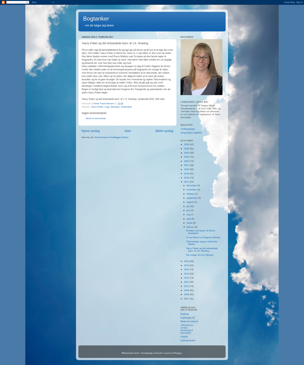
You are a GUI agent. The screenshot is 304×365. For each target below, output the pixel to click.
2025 (187, 149)
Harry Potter (97, 107)
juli (188, 206)
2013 (187, 274)
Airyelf (159, 353)
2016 (187, 261)
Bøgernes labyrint (189, 321)
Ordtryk (184, 336)
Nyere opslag (91, 131)
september (192, 198)
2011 (186, 282)
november (192, 189)
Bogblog (184, 314)
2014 (187, 269)
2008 (187, 294)
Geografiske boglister (191, 133)
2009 (187, 290)
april (189, 219)
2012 (187, 278)
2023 (187, 157)
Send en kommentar (96, 118)
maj (189, 214)
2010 (187, 286)
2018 (187, 178)
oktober (191, 194)
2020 (187, 169)
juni (189, 210)
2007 (187, 299)
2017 (187, 182)
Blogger (178, 353)
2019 (187, 173)
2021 (187, 165)
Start (127, 131)
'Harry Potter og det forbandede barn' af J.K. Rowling (202, 249)
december (192, 185)
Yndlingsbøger (187, 129)
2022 (187, 161)
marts (190, 223)
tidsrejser (115, 107)
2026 (187, 144)
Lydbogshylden (188, 340)
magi (106, 107)
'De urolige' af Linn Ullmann (199, 255)
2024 (187, 153)
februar (190, 227)
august (190, 202)
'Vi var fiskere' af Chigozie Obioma (203, 237)
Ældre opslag (164, 131)
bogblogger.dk (187, 318)
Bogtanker (96, 18)
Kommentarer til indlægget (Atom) (111, 137)
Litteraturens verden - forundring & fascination (186, 329)
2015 (187, 265)
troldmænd (126, 107)
